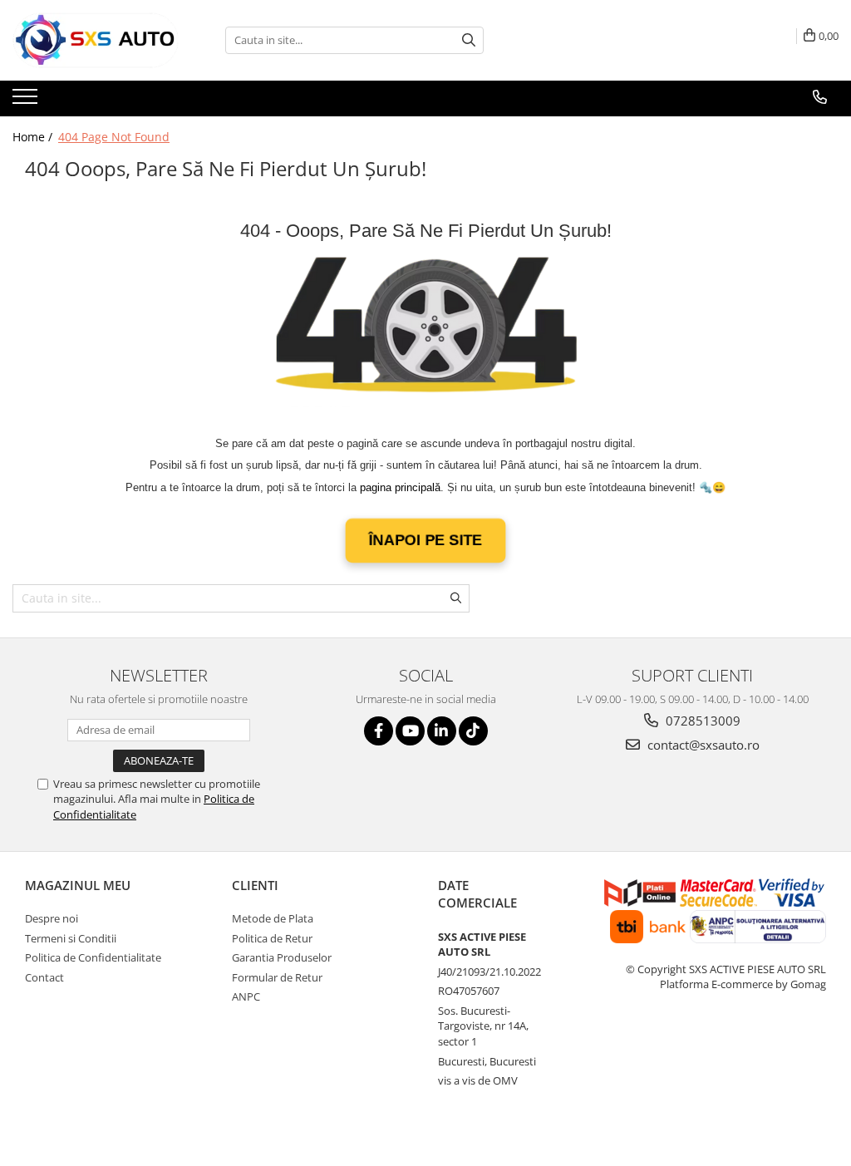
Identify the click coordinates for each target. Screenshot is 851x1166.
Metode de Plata (272, 918)
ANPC (246, 996)
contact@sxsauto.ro (702, 744)
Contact (44, 977)
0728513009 (701, 720)
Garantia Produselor (282, 957)
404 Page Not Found (114, 137)
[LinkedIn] (441, 730)
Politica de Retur (272, 938)
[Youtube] (410, 730)
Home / (34, 137)
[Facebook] (378, 730)
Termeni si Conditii (70, 938)
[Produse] (27, 101)
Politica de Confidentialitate (93, 957)
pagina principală (400, 487)
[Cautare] (469, 40)
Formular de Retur (277, 977)
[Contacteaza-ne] (820, 97)
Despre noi (51, 918)
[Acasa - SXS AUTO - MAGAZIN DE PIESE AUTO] (95, 40)
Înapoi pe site (426, 540)
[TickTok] (473, 730)
